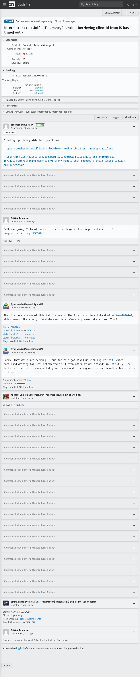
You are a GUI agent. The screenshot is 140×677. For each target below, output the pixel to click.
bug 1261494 (105, 360)
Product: (16, 45)
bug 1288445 (124, 315)
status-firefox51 (11, 334)
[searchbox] (101, 4)
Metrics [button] (27, 48)
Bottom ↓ (102, 117)
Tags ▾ (116, 117)
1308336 (20, 404)
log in (19, 648)
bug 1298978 (34, 233)
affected (38, 87)
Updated (15, 398)
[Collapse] (134, 126)
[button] (132, 4)
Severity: (16, 62)
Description (16, 128)
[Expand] (134, 175)
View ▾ (132, 12)
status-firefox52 (11, 337)
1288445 (15, 327)
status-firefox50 (11, 330)
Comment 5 (16, 221)
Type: (18, 54)
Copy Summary (112, 12)
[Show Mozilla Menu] (12, 4)
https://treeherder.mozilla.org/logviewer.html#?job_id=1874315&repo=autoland (58, 148)
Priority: (16, 59)
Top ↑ (7, 665)
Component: (14, 48)
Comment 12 (17, 352)
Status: (17, 75)
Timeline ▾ (130, 117)
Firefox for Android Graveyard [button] (39, 45)
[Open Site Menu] (4, 4)
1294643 (21, 383)
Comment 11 (17, 307)
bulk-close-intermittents (27, 619)
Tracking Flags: (10, 80)
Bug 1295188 (23, 21)
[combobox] (101, 4)
